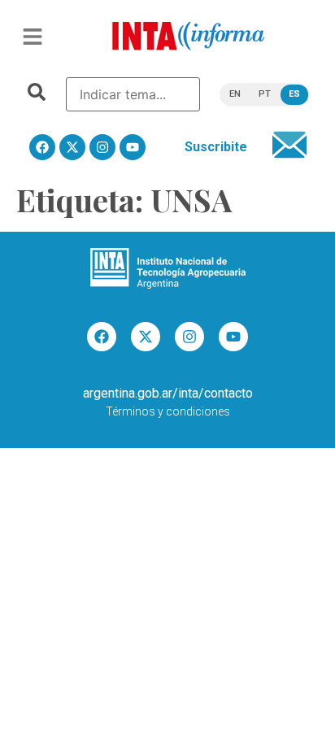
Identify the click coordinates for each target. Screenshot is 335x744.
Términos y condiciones (168, 411)
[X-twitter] (72, 147)
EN (235, 94)
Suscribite (216, 146)
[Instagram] (102, 147)
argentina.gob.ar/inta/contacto (168, 393)
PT (265, 94)
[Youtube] (133, 147)
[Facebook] (42, 147)
